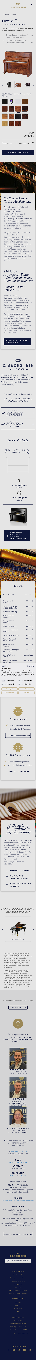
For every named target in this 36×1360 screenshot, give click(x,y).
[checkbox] (4, 681)
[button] (5, 666)
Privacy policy (30, 666)
